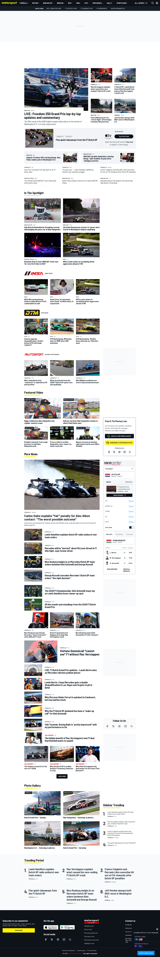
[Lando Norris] (107, 552)
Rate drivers (112, 569)
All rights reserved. (90, 953)
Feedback (128, 925)
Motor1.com (88, 929)
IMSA (78, 3)
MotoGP (35, 3)
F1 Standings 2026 (87, 8)
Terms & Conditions (68, 950)
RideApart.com (89, 943)
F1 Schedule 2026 (71, 8)
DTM (86, 3)
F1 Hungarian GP (101, 8)
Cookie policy (81, 950)
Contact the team (131, 932)
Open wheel (97, 3)
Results (131, 501)
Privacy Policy (91, 950)
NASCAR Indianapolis (118, 8)
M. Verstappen (115, 558)
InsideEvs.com (89, 926)
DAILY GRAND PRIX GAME (53, 8)
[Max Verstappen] (107, 558)
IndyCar (60, 3)
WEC (70, 3)
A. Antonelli (114, 563)
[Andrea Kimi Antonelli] (107, 563)
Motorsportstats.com (91, 940)
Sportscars (121, 3)
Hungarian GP (119, 540)
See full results (126, 570)
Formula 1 (23, 3)
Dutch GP (115, 474)
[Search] (152, 3)
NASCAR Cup (47, 3)
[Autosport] (34, 354)
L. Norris (113, 553)
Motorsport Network (75, 953)
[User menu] (157, 3)
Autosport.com (89, 936)
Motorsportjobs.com (91, 933)
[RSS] (130, 452)
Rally (109, 3)
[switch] (131, 527)
